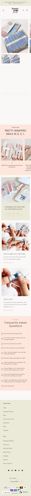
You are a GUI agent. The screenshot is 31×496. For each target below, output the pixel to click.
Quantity (3, 80)
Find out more (8, 263)
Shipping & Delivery (8, 441)
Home (4, 408)
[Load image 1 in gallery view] (6, 59)
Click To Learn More (13, 214)
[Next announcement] (28, 3)
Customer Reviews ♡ (8, 411)
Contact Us (6, 444)
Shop (4, 415)
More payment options (15, 98)
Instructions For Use (8, 419)
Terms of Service (7, 463)
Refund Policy (6, 452)
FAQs (4, 426)
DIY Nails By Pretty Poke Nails (13, 493)
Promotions (6, 423)
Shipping (3, 77)
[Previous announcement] (3, 3)
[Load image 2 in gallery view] (15, 59)
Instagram (5, 430)
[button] (3, 10)
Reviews (5, 460)
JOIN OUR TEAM (7, 448)
